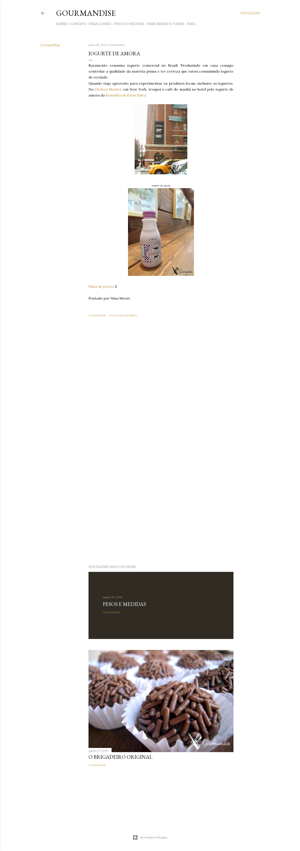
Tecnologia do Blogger (154, 837)
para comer (100, 24)
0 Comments (116, 44)
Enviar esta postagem (123, 315)
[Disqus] (161, 384)
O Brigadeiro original (120, 756)
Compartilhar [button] (50, 45)
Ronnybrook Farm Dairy (126, 95)
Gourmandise (86, 13)
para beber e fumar (165, 24)
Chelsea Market (108, 89)
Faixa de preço (101, 286)
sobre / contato (71, 24)
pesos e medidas (129, 24)
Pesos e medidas (124, 604)
